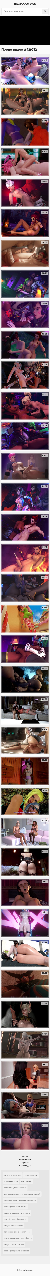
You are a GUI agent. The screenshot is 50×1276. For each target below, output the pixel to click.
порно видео (25, 1159)
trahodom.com (25, 4)
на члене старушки (12, 1175)
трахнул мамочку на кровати (17, 1213)
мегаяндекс (26, 1181)
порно (25, 1156)
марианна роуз (11, 1181)
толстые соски (31, 1175)
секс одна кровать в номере (16, 1250)
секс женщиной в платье (15, 1187)
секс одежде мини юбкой (15, 1206)
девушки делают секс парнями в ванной (22, 1194)
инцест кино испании (13, 1225)
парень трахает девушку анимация (20, 1200)
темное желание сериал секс (17, 1231)
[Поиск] (45, 11)
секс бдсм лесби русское (15, 1219)
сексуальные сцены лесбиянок (18, 1238)
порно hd (25, 1162)
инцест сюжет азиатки (14, 1244)
